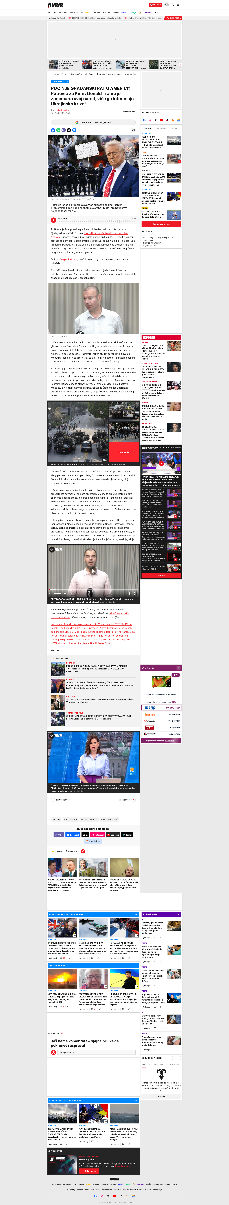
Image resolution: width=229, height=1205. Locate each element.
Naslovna (55, 74)
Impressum (89, 1190)
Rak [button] (161, 1064)
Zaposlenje (157, 1190)
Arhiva (116, 1190)
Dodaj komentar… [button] (67, 1052)
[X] (156, 120)
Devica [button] (172, 1064)
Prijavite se (90, 1171)
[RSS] (173, 120)
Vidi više (161, 1096)
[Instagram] (150, 120)
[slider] (57, 593)
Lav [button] (166, 1064)
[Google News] (178, 120)
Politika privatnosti (128, 1190)
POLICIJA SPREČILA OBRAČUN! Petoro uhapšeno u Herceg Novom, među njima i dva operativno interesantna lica (105, 18)
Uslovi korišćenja (144, 1190)
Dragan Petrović (68, 259)
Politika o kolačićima (104, 1190)
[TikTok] (167, 120)
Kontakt (80, 1190)
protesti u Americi (89, 820)
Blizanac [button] (154, 1064)
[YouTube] (161, 120)
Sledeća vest (124, 800)
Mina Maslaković (64, 110)
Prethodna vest (63, 800)
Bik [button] (148, 1064)
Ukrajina (56, 820)
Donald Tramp (70, 820)
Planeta (64, 74)
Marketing (71, 1190)
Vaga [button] (178, 1064)
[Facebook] (144, 120)
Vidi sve (161, 575)
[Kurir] (55, 4)
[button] (129, 111)
